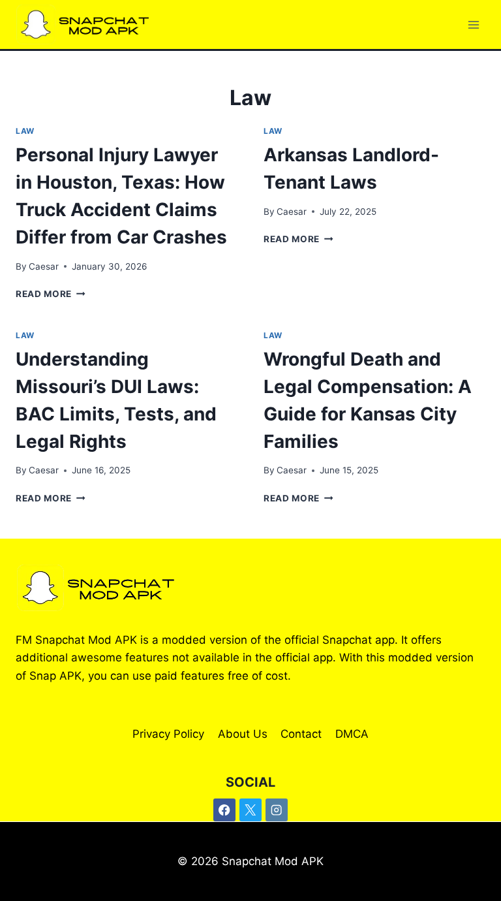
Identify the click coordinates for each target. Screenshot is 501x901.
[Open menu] (473, 24)
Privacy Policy (168, 733)
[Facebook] (224, 809)
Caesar (44, 266)
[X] (250, 809)
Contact (301, 733)
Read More (50, 294)
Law (25, 131)
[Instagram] (277, 809)
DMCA (352, 733)
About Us (242, 733)
